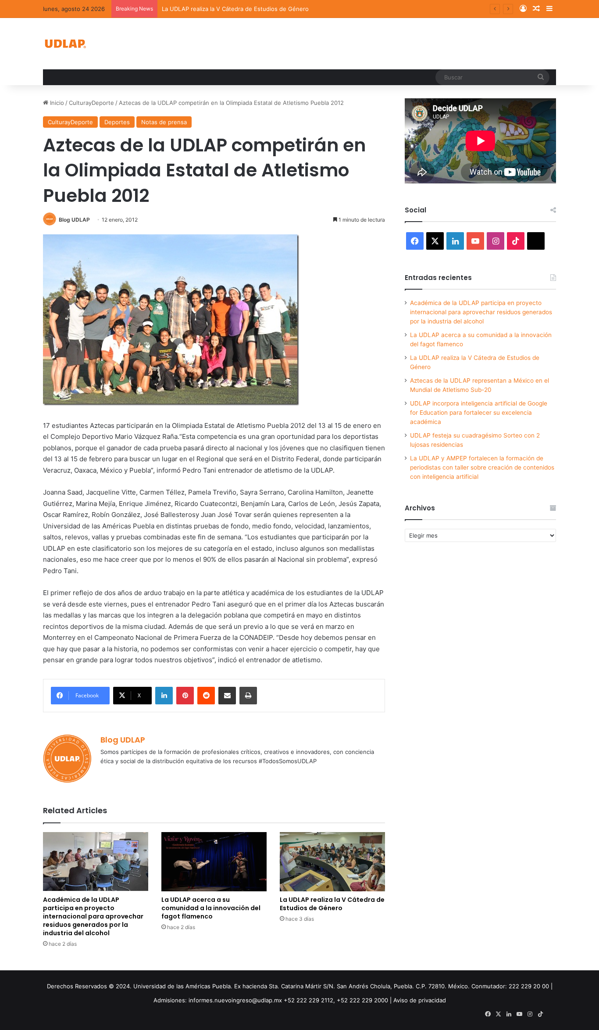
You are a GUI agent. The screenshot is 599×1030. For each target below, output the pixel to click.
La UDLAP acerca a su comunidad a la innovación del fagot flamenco (210, 908)
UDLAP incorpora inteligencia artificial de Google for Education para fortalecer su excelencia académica (478, 412)
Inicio (56, 102)
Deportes (117, 122)
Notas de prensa (164, 122)
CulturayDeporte (91, 102)
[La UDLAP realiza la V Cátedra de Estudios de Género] (332, 861)
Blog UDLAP (74, 219)
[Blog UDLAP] (65, 44)
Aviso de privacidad (419, 1000)
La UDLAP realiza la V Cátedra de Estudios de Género (235, 8)
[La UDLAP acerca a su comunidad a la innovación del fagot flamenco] (214, 861)
